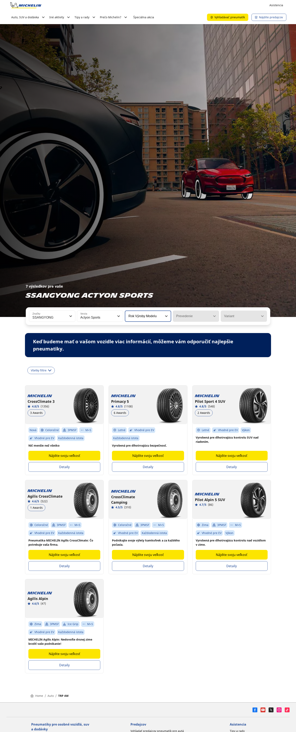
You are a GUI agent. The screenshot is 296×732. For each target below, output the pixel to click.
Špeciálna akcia (143, 17)
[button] (70, 316)
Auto (51, 696)
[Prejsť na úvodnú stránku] (26, 5)
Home (39, 696)
